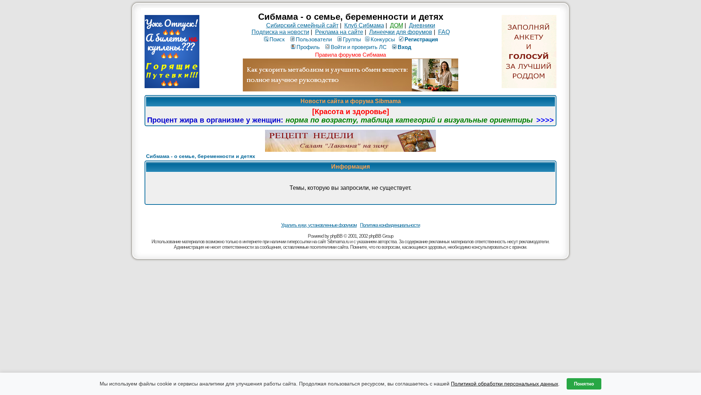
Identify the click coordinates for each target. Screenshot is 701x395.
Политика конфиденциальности (390, 225)
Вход (404, 47)
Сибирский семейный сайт (302, 25)
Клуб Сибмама (364, 25)
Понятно (584, 384)
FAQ (444, 32)
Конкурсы (383, 39)
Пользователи (314, 39)
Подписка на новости (280, 32)
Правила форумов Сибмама (350, 55)
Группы (352, 39)
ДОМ (396, 25)
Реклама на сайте (339, 32)
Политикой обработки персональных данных (504, 384)
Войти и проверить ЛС (359, 47)
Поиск (277, 39)
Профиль (308, 47)
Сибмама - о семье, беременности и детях (200, 156)
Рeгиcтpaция (421, 39)
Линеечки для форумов (400, 32)
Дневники (422, 25)
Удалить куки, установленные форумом (319, 225)
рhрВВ (336, 236)
